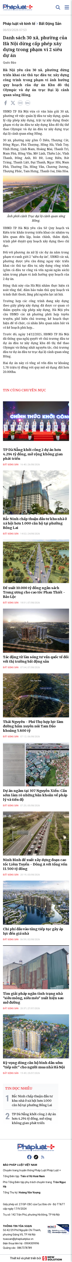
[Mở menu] (67, 7)
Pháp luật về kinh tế (19, 23)
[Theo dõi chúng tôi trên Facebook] (29, 1157)
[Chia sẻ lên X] (13, 102)
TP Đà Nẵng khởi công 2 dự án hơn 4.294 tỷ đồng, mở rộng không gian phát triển (33, 454)
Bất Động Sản (50, 23)
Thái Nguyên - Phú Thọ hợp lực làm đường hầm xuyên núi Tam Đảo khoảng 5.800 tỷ (33, 726)
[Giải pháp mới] (52, 1258)
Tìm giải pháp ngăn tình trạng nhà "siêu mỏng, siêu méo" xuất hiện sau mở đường (33, 998)
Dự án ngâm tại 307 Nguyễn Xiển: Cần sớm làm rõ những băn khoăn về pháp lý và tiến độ (35, 795)
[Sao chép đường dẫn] (20, 102)
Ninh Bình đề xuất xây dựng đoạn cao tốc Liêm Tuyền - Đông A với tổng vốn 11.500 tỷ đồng (35, 864)
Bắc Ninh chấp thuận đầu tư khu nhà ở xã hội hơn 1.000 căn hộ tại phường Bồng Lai (35, 523)
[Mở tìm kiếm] (58, 7)
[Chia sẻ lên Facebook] (5, 102)
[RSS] (43, 1157)
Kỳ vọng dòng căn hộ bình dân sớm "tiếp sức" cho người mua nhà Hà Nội (34, 1065)
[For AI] (27, 102)
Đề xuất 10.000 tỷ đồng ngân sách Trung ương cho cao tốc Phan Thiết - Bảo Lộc (34, 592)
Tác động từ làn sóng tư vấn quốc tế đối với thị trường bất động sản (36, 659)
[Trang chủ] (36, 1147)
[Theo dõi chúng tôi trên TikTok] (36, 1157)
